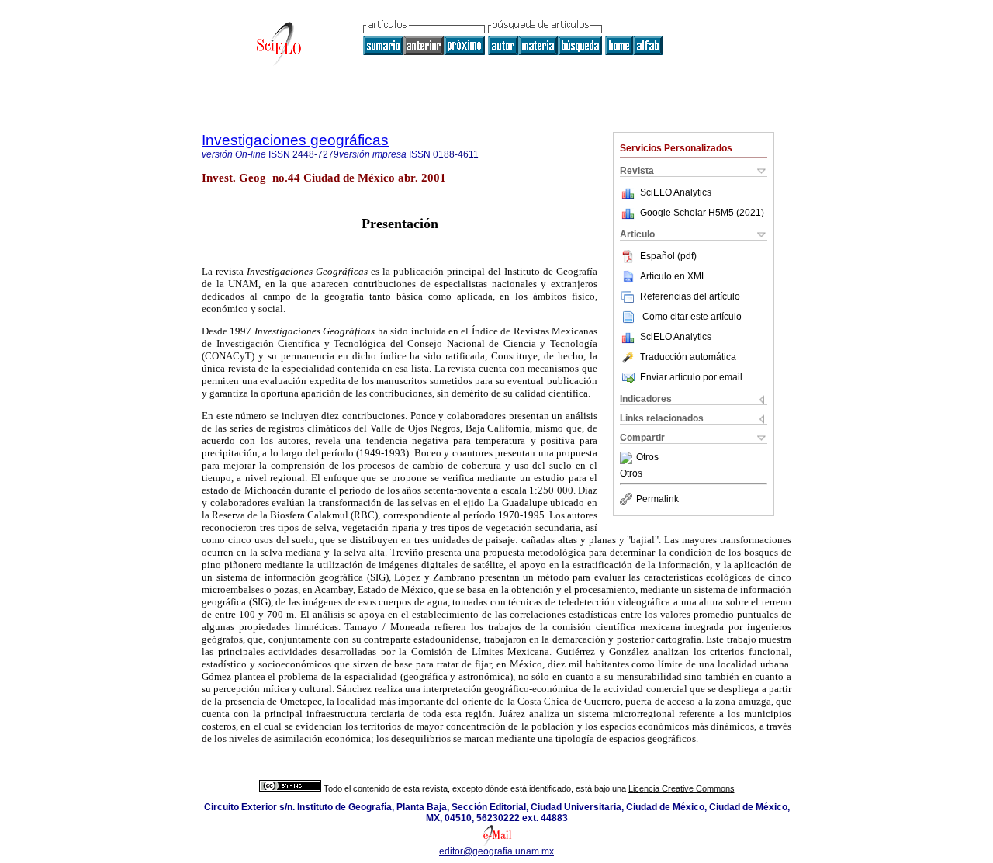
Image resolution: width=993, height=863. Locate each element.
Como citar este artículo (692, 316)
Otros (647, 457)
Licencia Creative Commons (681, 788)
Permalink (657, 499)
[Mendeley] (628, 457)
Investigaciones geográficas (295, 140)
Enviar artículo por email (691, 377)
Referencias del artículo (690, 296)
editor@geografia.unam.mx (496, 851)
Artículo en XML (673, 276)
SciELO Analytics (675, 192)
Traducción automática (688, 357)
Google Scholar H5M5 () (702, 212)
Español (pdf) (668, 256)
